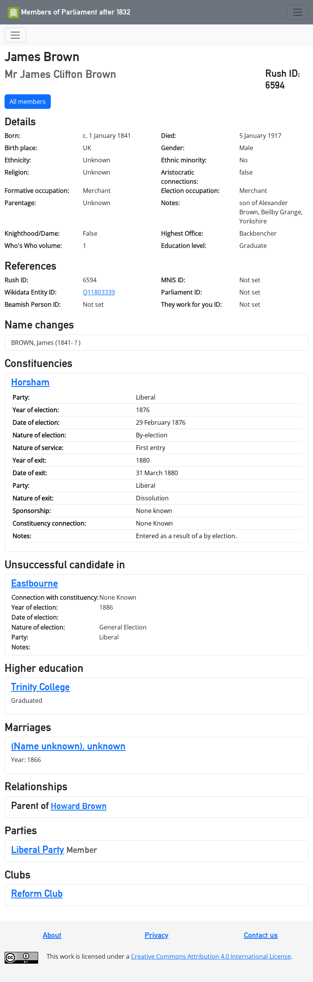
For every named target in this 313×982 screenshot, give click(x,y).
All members (28, 101)
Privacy (156, 935)
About (52, 935)
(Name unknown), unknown (68, 746)
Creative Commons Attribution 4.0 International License (211, 956)
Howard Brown (78, 806)
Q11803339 (99, 292)
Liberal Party (37, 849)
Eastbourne (34, 583)
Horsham (30, 382)
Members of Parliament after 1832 (75, 11)
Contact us (261, 935)
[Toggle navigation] (297, 12)
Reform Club (37, 893)
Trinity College (40, 686)
